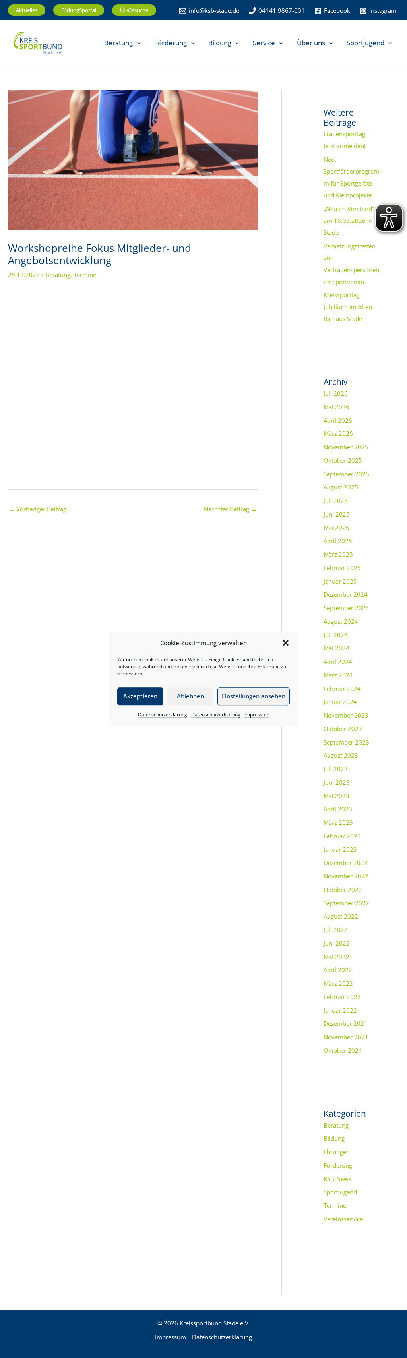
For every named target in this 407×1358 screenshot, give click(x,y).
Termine (85, 275)
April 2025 (338, 541)
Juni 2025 (337, 514)
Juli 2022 (336, 930)
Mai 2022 (336, 957)
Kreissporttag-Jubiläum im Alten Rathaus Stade (348, 307)
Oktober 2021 (343, 1050)
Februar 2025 (342, 568)
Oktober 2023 (343, 729)
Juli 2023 (336, 769)
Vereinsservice (343, 1219)
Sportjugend (340, 1192)
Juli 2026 (336, 393)
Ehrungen (337, 1152)
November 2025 (346, 447)
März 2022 (338, 983)
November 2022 (346, 876)
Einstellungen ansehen (253, 696)
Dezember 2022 (346, 863)
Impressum (256, 714)
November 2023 (346, 715)
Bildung (334, 1138)
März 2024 (338, 675)
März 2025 (338, 554)
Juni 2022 (337, 943)
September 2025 (346, 474)
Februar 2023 (342, 836)
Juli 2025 (336, 501)
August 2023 (341, 755)
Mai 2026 (336, 407)
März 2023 (338, 822)
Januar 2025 (340, 581)
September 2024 (346, 608)
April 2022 (338, 970)
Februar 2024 (342, 689)
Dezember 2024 (346, 594)
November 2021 (346, 1037)
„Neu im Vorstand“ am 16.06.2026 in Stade (349, 220)
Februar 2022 (342, 997)
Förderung (338, 1165)
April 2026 (338, 420)
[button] (286, 643)
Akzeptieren (140, 696)
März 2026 (338, 433)
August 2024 (341, 621)
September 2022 (346, 903)
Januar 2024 (340, 702)
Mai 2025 (336, 528)
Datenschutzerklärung (162, 714)
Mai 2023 (336, 796)
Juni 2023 (337, 782)
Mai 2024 (336, 648)
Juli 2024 (336, 635)
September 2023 (346, 742)
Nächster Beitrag (230, 509)
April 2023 (338, 809)
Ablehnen (190, 696)
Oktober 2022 (343, 890)
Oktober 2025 (343, 460)
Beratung (57, 275)
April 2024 (338, 661)
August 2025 (341, 487)
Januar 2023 (340, 849)
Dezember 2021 (346, 1023)
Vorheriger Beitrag (37, 509)
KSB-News (337, 1179)
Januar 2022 (340, 1010)
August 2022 (341, 916)
